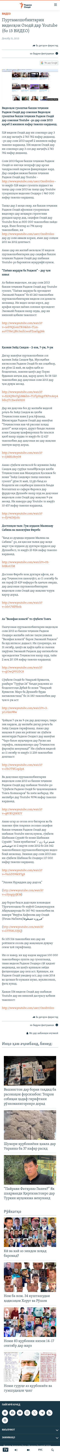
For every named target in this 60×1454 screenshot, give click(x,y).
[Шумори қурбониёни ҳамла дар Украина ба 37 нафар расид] (30, 1125)
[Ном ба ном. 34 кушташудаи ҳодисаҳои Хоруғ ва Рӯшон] (30, 1277)
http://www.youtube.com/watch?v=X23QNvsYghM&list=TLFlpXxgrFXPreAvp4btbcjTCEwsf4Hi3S (30, 396)
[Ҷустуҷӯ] (52, 1450)
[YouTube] (28, 1450)
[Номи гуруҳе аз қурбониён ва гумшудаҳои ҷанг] (30, 1367)
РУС (40, 1450)
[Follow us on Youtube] (20, 1413)
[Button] (45, 46)
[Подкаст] (5, 1420)
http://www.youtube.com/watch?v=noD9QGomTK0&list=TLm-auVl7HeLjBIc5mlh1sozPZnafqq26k (23, 327)
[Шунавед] (16, 1450)
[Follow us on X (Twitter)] (35, 1413)
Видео (6, 14)
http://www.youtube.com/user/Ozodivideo (28, 181)
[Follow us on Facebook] (12, 1413)
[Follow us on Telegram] (42, 1413)
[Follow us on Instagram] (27, 1413)
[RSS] (49, 1413)
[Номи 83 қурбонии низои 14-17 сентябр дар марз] (30, 1322)
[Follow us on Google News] (5, 1413)
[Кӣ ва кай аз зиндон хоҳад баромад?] (30, 1232)
